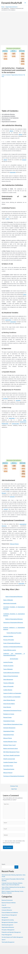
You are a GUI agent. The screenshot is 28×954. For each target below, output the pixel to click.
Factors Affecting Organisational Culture (12, 724)
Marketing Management (7, 924)
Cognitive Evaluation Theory (10, 762)
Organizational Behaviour (8, 927)
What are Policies (14, 544)
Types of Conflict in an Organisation (11, 696)
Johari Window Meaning (9, 700)
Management (5, 917)
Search (3, 864)
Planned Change (7, 717)
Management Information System (10, 922)
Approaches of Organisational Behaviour (13, 622)
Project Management (7, 934)
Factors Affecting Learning (9, 650)
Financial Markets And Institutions (10, 912)
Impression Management (9, 727)
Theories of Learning (8, 665)
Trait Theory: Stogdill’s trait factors (11, 755)
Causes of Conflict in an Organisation (12, 693)
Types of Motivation (8, 669)
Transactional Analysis (8, 769)
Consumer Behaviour (7, 910)
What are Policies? (7, 772)
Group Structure (7, 707)
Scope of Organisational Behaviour (11, 643)
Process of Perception (8, 639)
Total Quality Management (8, 942)
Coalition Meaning (7, 689)
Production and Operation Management (11, 932)
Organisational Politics (8, 731)
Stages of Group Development (10, 676)
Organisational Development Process (12, 710)
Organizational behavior (17, 74)
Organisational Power (8, 734)
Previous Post (14, 786)
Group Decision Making (9, 703)
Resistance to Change (8, 714)
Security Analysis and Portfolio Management (12, 937)
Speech (3, 939)
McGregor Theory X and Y (9, 745)
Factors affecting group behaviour (11, 672)
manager (24, 159)
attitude (12, 131)
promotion (18, 400)
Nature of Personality (8, 686)
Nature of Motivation (8, 600)
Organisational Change (9, 721)
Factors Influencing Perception (14, 632)
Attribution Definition (8, 636)
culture (7, 218)
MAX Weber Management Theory (11, 752)
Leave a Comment (6, 74)
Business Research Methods (9, 902)
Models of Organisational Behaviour (14, 619)
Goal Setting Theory (8, 765)
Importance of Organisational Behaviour (13, 646)
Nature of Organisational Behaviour (14, 596)
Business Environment (7, 900)
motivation (12, 496)
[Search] (16, 867)
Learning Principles (8, 662)
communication (15, 423)
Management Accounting (8, 920)
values (24, 294)
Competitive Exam (6, 907)
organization (13, 172)
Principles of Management (8, 929)
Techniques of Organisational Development (13, 776)
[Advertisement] (14, 30)
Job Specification (14, 658)
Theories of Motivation (8, 683)
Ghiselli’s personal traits (9, 758)
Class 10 (4, 905)
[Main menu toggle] (25, 2)
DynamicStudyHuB (11, 2)
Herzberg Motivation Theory (10, 741)
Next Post (14, 789)
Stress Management (8, 679)
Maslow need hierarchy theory (10, 748)
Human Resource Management (9, 915)
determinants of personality (9, 603)
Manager (4, 493)
